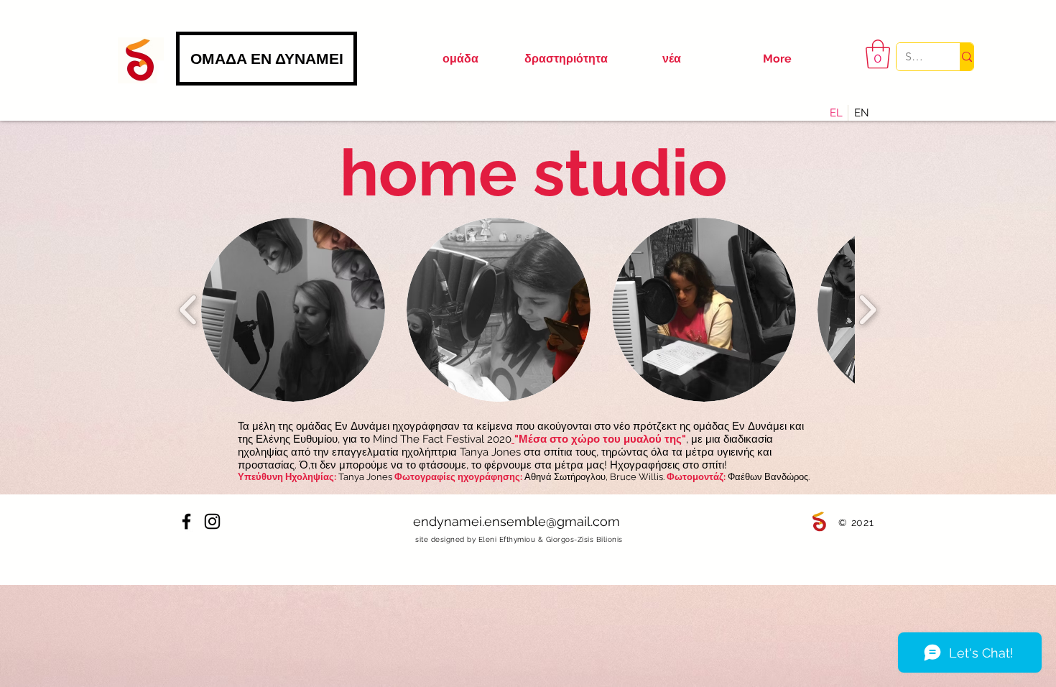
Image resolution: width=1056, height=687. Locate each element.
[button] (878, 54)
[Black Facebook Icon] (186, 521)
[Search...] (966, 56)
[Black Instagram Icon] (212, 521)
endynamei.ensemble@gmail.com (516, 521)
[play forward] (867, 310)
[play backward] (188, 310)
